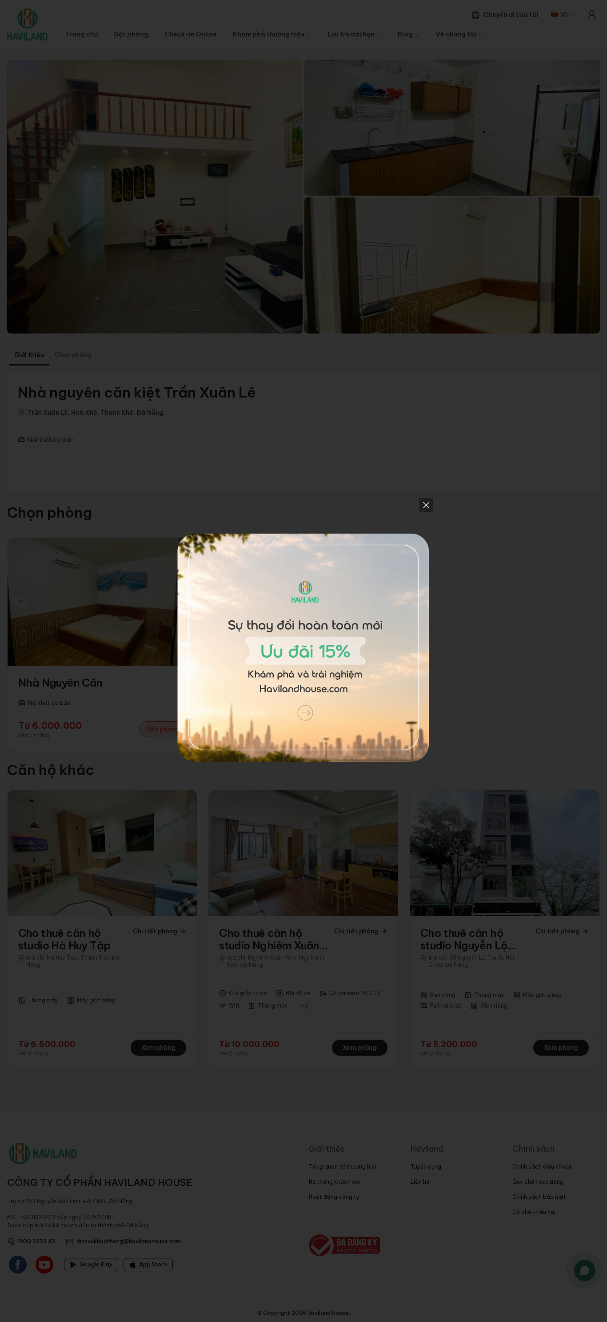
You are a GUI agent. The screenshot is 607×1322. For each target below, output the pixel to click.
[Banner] (303, 661)
